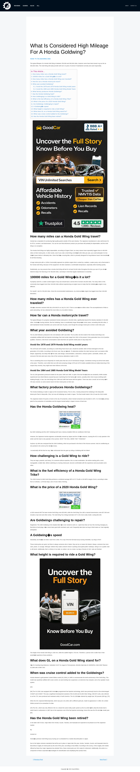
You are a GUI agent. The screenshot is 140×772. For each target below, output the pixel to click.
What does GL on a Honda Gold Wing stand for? (50, 111)
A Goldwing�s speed (40, 106)
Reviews (17, 5)
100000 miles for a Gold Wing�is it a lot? (47, 76)
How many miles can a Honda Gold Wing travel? (49, 74)
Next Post (103, 759)
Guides (25, 5)
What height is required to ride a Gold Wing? (48, 109)
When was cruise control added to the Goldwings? (50, 114)
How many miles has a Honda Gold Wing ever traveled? (52, 79)
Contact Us (133, 5)
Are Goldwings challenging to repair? (46, 104)
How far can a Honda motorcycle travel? (47, 81)
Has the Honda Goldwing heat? (43, 94)
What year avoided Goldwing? (43, 84)
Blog (32, 5)
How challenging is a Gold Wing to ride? (46, 96)
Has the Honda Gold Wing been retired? (47, 116)
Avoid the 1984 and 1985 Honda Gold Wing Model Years (56, 89)
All (38, 5)
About (127, 5)
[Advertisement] (70, 31)
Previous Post (38, 759)
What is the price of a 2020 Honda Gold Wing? (49, 101)
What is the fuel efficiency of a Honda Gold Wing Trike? (52, 99)
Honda (32, 58)
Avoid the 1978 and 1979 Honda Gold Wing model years (56, 86)
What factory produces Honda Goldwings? (47, 91)
